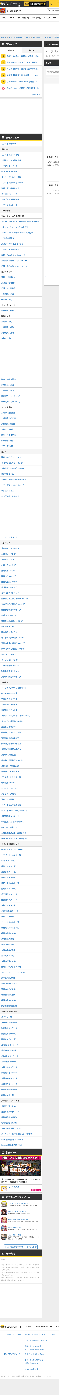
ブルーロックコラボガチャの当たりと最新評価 (20, 221)
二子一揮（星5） (8, 390)
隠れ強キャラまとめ (9, 632)
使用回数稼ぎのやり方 (10, 816)
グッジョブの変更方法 (10, 771)
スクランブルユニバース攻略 (13, 972)
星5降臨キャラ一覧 (9, 1061)
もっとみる (35, 94)
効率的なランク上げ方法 (11, 732)
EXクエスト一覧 (8, 860)
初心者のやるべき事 (9, 693)
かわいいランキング (9, 654)
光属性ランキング (8, 570)
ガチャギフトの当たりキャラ (13, 485)
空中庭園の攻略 (7, 955)
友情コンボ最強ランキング (12, 620)
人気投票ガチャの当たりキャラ (13, 468)
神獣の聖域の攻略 (8, 1000)
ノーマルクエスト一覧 (10, 922)
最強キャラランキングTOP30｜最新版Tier (24, 62)
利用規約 (28, 1326)
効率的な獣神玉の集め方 (11, 743)
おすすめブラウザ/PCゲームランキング (21, 1247)
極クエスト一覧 (7, 916)
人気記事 (11, 50)
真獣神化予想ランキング (11, 676)
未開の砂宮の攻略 (8, 961)
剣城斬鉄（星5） (8, 384)
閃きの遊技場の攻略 (9, 1005)
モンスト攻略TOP (8, 143)
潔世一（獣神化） (8, 277)
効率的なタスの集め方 (10, 738)
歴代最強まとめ (7, 626)
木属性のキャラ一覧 (9, 1078)
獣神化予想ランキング (10, 671)
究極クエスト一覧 (8, 905)
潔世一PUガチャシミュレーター (14, 255)
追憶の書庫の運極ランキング (13, 643)
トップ (4, 17)
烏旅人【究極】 (7, 429)
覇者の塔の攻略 (7, 944)
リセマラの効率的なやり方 (12, 721)
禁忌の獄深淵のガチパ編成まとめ (14, 838)
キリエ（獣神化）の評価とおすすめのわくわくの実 (24, 68)
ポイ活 (19, 3)
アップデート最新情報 (10, 199)
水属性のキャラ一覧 (9, 1072)
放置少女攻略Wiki (31, 1363)
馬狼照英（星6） (8, 332)
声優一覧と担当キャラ (10, 188)
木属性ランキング (8, 565)
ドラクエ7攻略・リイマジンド (36, 1340)
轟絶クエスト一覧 (8, 871)
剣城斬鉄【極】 (7, 440)
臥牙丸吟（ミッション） (11, 401)
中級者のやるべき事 (9, 699)
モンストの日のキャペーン (12, 182)
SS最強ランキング (8, 615)
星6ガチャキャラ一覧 (9, 1044)
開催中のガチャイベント (11, 457)
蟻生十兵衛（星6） (9, 379)
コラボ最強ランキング (10, 593)
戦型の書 (26, 17)
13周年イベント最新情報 (11, 160)
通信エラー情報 (7, 799)
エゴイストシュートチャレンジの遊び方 (17, 232)
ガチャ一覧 (36, 17)
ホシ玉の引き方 (7, 490)
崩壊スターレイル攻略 (33, 1346)
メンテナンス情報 (8, 793)
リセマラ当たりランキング (12, 462)
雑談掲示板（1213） (9, 1117)
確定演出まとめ (7, 474)
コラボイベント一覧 (9, 193)
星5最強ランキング (9, 587)
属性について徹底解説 (10, 765)
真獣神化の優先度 (8, 754)
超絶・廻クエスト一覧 (10, 883)
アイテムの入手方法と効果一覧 (13, 687)
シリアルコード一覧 (9, 166)
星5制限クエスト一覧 (9, 911)
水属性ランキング (8, 559)
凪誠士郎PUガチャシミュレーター (15, 266)
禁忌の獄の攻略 (7, 938)
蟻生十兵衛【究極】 (9, 435)
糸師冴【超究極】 (8, 412)
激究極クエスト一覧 (9, 899)
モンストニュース (50, 17)
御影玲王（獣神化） (9, 310)
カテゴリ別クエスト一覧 (11, 855)
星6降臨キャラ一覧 (9, 1050)
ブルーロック (14, 17)
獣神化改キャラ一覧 (9, 1028)
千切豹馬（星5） (8, 294)
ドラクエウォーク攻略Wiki (34, 1349)
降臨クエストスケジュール (12, 849)
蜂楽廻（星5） (7, 299)
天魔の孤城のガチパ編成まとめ (13, 832)
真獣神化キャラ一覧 (9, 1022)
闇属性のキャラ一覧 (9, 1089)
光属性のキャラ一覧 (9, 1083)
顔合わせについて (8, 726)
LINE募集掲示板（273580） (12, 1139)
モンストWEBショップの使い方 (14, 810)
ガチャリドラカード (9, 537)
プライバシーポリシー (43, 1326)
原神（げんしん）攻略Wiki (34, 1354)
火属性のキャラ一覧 (9, 1067)
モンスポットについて (10, 788)
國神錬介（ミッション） (11, 396)
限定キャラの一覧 (8, 1039)
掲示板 (31, 50)
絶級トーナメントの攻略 (11, 966)
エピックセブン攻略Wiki (34, 1360)
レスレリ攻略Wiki (31, 1369)
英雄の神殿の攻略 (8, 989)
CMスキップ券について (10, 827)
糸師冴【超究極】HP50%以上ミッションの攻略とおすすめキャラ (24, 75)
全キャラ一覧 (6, 1016)
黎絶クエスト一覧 (8, 866)
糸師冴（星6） (7, 321)
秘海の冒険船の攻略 (9, 983)
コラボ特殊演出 (7, 238)
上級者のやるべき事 (9, 704)
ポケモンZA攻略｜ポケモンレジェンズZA (40, 1334)
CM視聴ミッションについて (12, 821)
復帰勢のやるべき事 (9, 710)
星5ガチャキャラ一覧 (9, 1056)
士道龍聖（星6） (8, 327)
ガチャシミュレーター (10, 205)
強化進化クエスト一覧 (10, 927)
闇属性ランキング (8, 576)
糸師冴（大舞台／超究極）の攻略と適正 (23, 56)
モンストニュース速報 (10, 154)
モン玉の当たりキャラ (10, 496)
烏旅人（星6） (7, 338)
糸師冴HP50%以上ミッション (13, 243)
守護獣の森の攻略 (8, 994)
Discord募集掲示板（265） (12, 1145)
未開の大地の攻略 (8, 978)
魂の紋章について (8, 782)
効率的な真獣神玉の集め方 (12, 760)
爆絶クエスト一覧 (8, 877)
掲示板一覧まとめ (8, 1106)
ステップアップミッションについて (15, 715)
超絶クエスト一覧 (8, 888)
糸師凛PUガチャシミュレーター (14, 260)
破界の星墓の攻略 (8, 933)
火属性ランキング (8, 553)
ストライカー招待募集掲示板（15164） (17, 1134)
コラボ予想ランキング (10, 665)
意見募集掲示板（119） (10, 1111)
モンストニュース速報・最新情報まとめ (23, 88)
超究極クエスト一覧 (9, 894)
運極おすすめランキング (11, 609)
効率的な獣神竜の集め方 (11, 749)
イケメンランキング (9, 660)
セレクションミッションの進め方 (14, 227)
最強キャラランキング (10, 548)
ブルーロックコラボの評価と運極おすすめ (24, 81)
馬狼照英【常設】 (8, 423)
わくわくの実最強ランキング (13, 637)
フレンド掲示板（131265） (12, 1128)
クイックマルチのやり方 (11, 805)
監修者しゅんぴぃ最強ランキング (14, 598)
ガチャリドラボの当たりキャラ (13, 479)
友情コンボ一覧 (7, 1095)
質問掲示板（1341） (9, 1122)
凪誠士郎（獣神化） (9, 288)
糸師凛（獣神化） (8, 282)
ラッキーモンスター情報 (11, 177)
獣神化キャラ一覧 (8, 1033)
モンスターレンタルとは (11, 777)
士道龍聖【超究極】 (9, 418)
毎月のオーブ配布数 (9, 171)
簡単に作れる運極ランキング (13, 648)
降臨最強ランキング (9, 581)
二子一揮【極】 (7, 446)
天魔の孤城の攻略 (8, 950)
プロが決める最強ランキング (13, 604)
